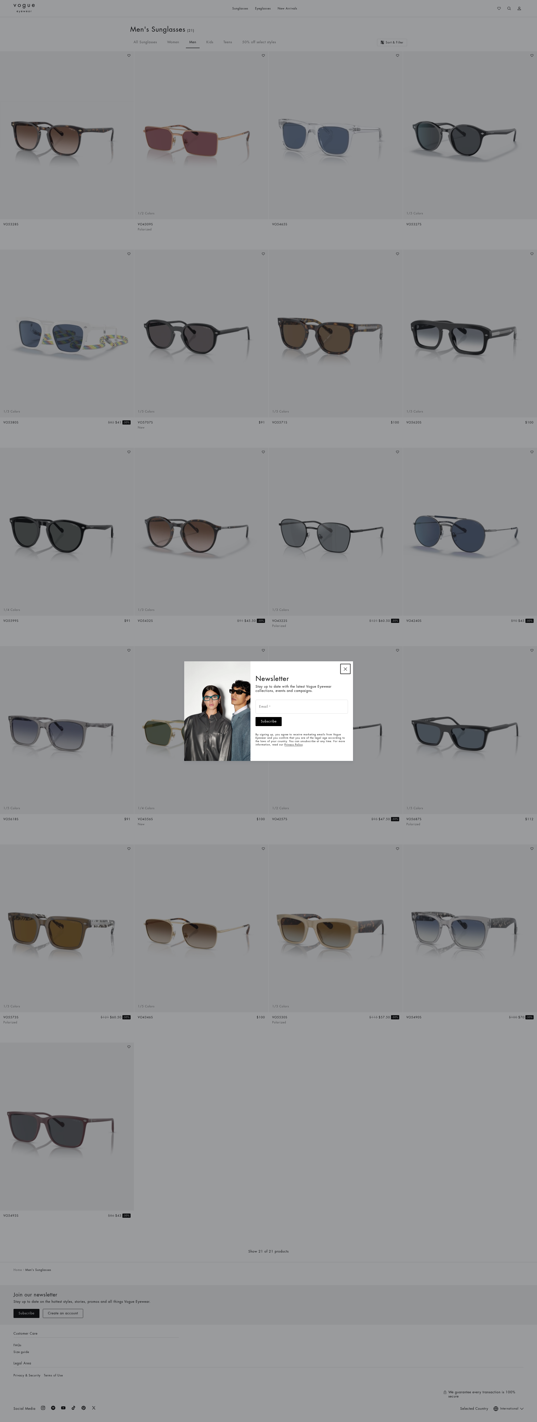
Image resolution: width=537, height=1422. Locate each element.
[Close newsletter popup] (345, 669)
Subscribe (269, 721)
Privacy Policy (293, 744)
